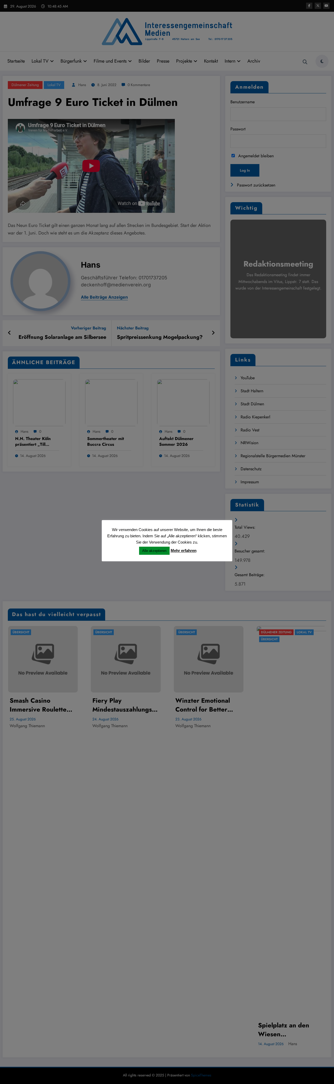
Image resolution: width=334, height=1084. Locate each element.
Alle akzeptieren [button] (154, 551)
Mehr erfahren (183, 550)
